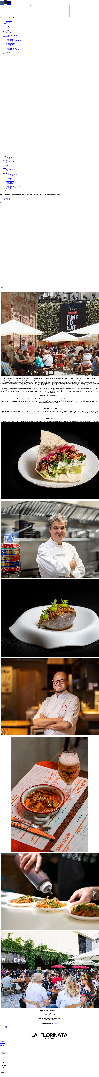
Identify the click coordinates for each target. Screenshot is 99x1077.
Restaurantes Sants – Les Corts (13, 49)
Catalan (2, 17)
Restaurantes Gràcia (10, 43)
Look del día (9, 21)
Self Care (8, 30)
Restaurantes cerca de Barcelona (13, 40)
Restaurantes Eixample (11, 41)
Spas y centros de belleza (11, 35)
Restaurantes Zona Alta (11, 51)
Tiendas (7, 26)
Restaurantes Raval (10, 47)
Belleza (4, 31)
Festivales (8, 28)
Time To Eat (54, 1023)
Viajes (4, 53)
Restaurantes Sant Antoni (11, 48)
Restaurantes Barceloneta (11, 38)
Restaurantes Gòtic (10, 44)
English (6, 17)
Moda (4, 19)
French (10, 17)
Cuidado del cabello (10, 32)
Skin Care (8, 34)
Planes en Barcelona (10, 25)
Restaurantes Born (10, 39)
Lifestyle (5, 23)
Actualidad (8, 22)
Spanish (13, 17)
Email (1, 1052)
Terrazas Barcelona (10, 52)
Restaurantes (6, 36)
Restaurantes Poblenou (11, 45)
